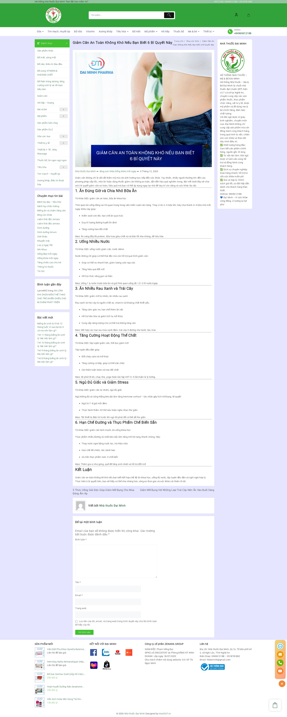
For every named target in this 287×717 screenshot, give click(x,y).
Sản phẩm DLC (45, 129)
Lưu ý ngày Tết (45, 245)
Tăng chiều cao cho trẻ (49, 262)
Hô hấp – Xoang (45, 103)
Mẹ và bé (42, 109)
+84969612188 (242, 33)
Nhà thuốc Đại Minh (85, 171)
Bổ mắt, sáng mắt (46, 57)
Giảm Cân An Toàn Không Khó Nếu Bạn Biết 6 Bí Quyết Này (122, 43)
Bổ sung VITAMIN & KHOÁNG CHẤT (47, 73)
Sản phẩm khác (45, 50)
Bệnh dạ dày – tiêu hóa (49, 202)
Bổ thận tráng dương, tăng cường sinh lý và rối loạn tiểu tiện (50, 85)
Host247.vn (165, 713)
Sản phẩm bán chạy (47, 123)
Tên (78, 582)
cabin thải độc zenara (48, 219)
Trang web (80, 608)
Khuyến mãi (43, 241)
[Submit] (169, 15)
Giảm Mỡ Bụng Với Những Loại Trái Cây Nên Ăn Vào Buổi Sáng (177, 490)
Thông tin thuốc (45, 267)
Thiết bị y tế (43, 143)
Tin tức (41, 271)
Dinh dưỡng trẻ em (47, 232)
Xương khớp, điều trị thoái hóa (50, 182)
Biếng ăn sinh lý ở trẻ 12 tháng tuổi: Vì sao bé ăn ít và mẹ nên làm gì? (50, 327)
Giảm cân (42, 96)
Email (79, 595)
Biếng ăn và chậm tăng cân (51, 210)
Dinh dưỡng (43, 228)
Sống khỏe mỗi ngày (47, 258)
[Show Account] (236, 15)
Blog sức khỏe (44, 215)
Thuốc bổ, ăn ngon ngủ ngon (52, 160)
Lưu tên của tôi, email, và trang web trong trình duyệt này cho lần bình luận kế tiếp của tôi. (116, 623)
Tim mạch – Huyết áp (48, 174)
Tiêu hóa (42, 167)
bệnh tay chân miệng (48, 206)
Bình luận (81, 539)
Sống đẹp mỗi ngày (47, 254)
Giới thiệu (42, 236)
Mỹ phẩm (42, 116)
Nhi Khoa (42, 249)
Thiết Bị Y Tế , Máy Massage (47, 151)
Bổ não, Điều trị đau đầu (49, 64)
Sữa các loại (43, 136)
